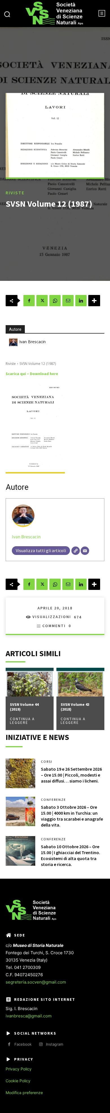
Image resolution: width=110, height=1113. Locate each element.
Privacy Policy (19, 1068)
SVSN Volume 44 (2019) (24, 707)
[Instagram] (40, 1044)
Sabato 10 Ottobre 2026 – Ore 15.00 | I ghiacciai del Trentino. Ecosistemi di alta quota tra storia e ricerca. (70, 855)
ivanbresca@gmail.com (29, 1016)
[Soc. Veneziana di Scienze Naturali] (54, 13)
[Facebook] (29, 300)
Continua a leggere (22, 720)
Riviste (15, 192)
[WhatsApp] (55, 300)
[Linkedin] (81, 300)
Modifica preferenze (24, 1092)
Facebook (23, 1044)
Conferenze (53, 799)
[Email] (68, 300)
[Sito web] (75, 550)
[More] (94, 300)
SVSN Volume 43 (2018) (75, 707)
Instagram (54, 1044)
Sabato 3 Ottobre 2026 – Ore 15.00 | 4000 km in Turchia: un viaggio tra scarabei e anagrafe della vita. (72, 815)
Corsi (46, 761)
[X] (42, 300)
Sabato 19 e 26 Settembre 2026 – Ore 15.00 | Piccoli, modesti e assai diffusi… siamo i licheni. (71, 775)
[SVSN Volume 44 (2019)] (30, 682)
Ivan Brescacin (32, 341)
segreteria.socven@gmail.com (36, 982)
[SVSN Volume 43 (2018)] (80, 682)
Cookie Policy (18, 1080)
